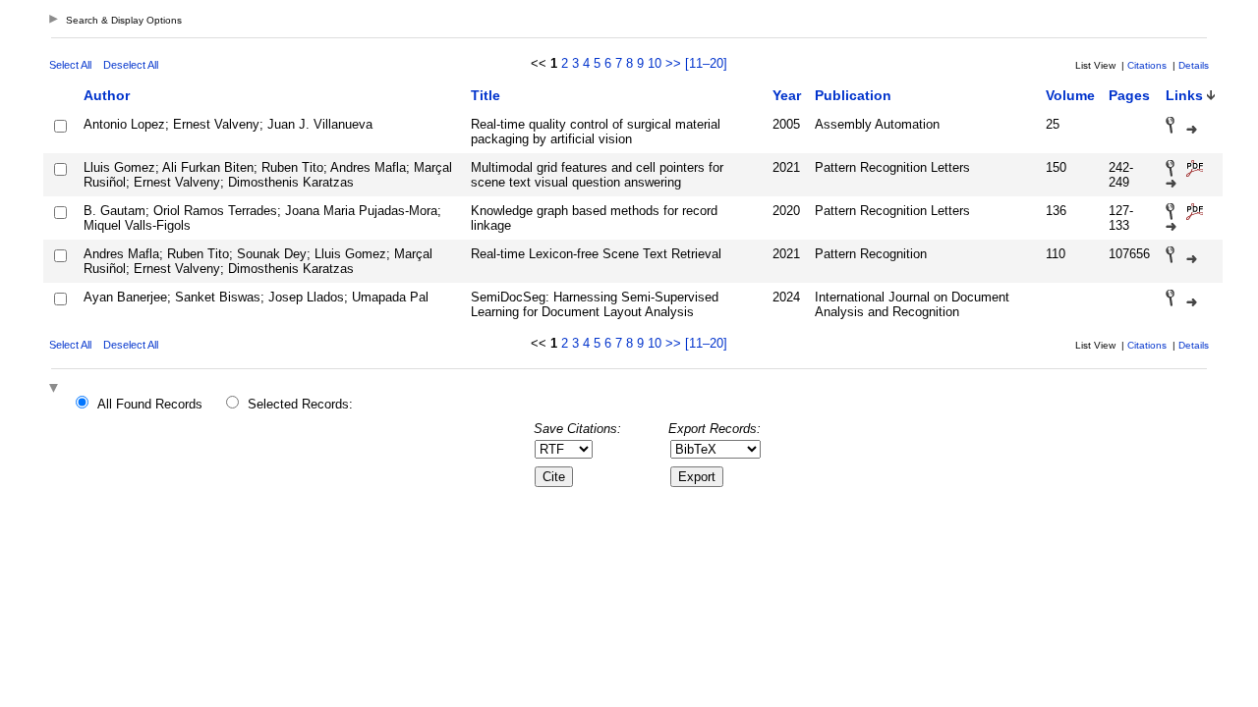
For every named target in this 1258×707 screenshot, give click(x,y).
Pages (1129, 95)
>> (673, 63)
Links (1184, 95)
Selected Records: (300, 404)
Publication (853, 95)
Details (1193, 65)
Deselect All (130, 65)
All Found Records (149, 404)
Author (107, 95)
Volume (1070, 95)
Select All (70, 65)
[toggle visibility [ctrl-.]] (56, 389)
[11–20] (706, 63)
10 (654, 63)
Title (485, 95)
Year (786, 95)
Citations (1147, 65)
